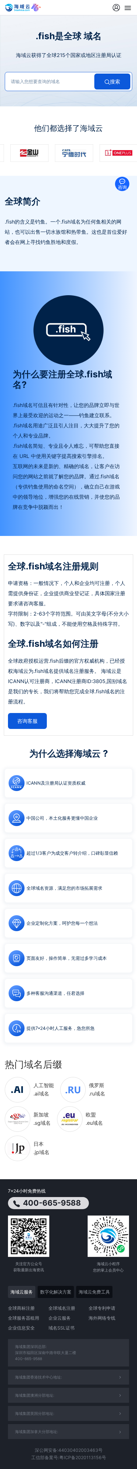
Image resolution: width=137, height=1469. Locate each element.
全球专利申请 (102, 1308)
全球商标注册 (21, 1308)
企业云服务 (59, 1318)
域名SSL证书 (61, 1327)
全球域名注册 (61, 1308)
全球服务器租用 (23, 1318)
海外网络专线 (102, 1318)
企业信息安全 (21, 1327)
